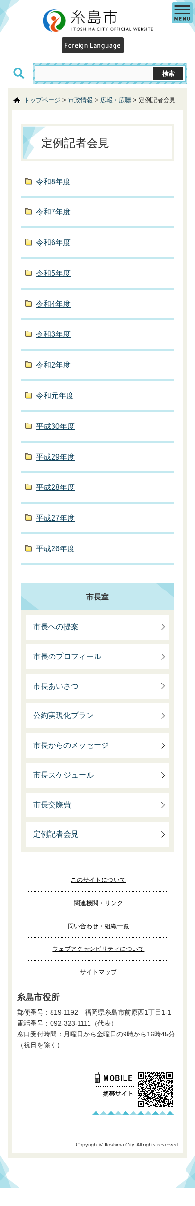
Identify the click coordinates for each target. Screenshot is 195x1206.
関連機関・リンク (98, 903)
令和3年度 (53, 334)
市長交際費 (52, 805)
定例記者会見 (56, 834)
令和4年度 (53, 304)
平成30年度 (55, 426)
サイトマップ (98, 971)
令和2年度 (53, 365)
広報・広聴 (115, 99)
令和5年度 (53, 273)
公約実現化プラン (63, 715)
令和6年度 (53, 243)
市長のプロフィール (67, 656)
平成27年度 (55, 518)
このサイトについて (98, 879)
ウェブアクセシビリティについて (98, 948)
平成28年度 (55, 487)
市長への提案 (56, 627)
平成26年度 (55, 549)
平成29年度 (55, 457)
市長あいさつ (56, 686)
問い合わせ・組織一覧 (98, 926)
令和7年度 (53, 212)
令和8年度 (53, 182)
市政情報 (80, 99)
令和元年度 (55, 396)
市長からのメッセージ (71, 745)
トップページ (42, 99)
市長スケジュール (63, 775)
